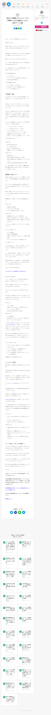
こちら (8, 475)
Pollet (24, 165)
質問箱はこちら (8, 498)
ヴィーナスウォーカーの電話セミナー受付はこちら (15, 271)
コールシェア (15, 383)
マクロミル (12, 324)
